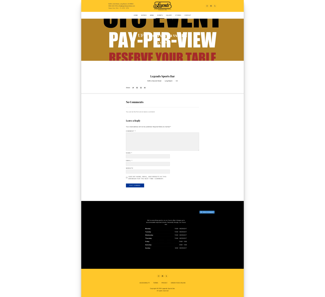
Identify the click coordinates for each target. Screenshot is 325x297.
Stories (178, 15)
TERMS (155, 283)
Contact (188, 15)
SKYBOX (144, 15)
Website (129, 168)
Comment (131, 131)
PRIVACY (164, 283)
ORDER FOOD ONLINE (178, 283)
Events (160, 15)
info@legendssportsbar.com (126, 6)
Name (129, 153)
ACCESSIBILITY (144, 283)
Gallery (169, 15)
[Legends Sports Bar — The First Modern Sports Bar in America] (162, 6)
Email (129, 160)
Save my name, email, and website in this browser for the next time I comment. (147, 178)
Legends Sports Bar (168, 288)
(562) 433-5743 (113, 6)
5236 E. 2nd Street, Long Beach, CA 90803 (120, 4)
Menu (152, 15)
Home (136, 15)
